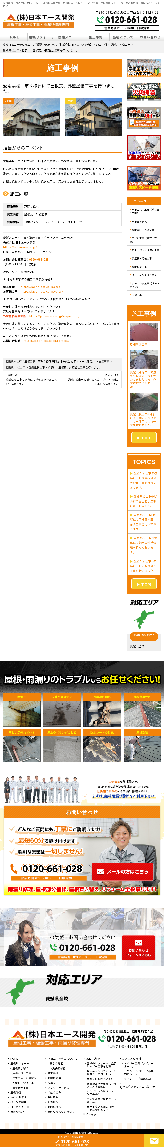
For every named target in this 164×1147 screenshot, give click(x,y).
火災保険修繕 (58, 1068)
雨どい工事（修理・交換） (143, 239)
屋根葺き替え (139, 221)
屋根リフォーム (41, 37)
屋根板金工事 (139, 266)
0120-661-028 (39, 259)
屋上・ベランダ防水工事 (146, 250)
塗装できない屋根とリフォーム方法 (102, 1101)
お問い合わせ (150, 37)
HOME (14, 37)
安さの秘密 (56, 1063)
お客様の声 (54, 1078)
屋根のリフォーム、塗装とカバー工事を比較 (102, 1065)
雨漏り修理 (17, 1112)
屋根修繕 (15, 1092)
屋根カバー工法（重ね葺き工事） (144, 211)
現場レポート (56, 1083)
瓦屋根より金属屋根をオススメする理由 (102, 1085)
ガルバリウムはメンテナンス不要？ (102, 1093)
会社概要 (53, 1097)
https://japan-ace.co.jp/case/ (41, 287)
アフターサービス (58, 1088)
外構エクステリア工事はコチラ (137, 1088)
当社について (123, 37)
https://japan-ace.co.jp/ (20, 247)
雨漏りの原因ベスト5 (100, 1079)
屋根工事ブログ (92, 1058)
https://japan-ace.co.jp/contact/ (46, 341)
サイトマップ (91, 1114)
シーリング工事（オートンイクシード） (144, 284)
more (146, 437)
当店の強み (54, 1092)
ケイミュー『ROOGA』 (138, 1079)
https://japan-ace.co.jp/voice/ (41, 291)
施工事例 (96, 37)
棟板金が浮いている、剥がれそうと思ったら (102, 1073)
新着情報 (53, 1102)
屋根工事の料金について (62, 1058)
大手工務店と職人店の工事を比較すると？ (102, 1108)
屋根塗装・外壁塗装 (143, 229)
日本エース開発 (78, 1133)
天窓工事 (137, 295)
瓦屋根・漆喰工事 (142, 258)
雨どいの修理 (18, 1097)
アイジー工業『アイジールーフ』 (139, 1065)
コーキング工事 (19, 1107)
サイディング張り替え (144, 275)
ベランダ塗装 (18, 1102)
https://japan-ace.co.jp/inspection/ (54, 316)
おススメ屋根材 (131, 1058)
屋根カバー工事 (21, 1073)
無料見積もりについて (61, 1112)
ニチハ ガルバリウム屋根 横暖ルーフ (139, 1073)
